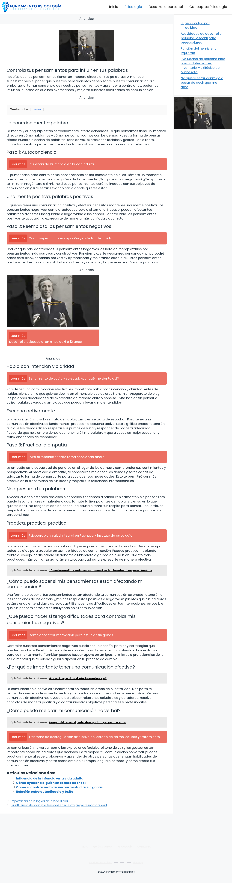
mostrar (37, 109)
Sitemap (138, 862)
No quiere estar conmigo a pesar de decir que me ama (202, 82)
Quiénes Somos (103, 846)
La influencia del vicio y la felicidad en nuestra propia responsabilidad (59, 805)
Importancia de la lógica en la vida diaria (39, 801)
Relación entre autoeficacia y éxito (44, 791)
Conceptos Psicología (208, 6)
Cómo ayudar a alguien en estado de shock (51, 783)
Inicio (113, 6)
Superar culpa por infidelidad (195, 25)
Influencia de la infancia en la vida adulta (49, 778)
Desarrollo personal (166, 6)
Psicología (133, 6)
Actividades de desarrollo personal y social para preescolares (201, 38)
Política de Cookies (100, 862)
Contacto (144, 846)
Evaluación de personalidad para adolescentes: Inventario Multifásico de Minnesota (203, 65)
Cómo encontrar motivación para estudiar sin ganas (59, 787)
